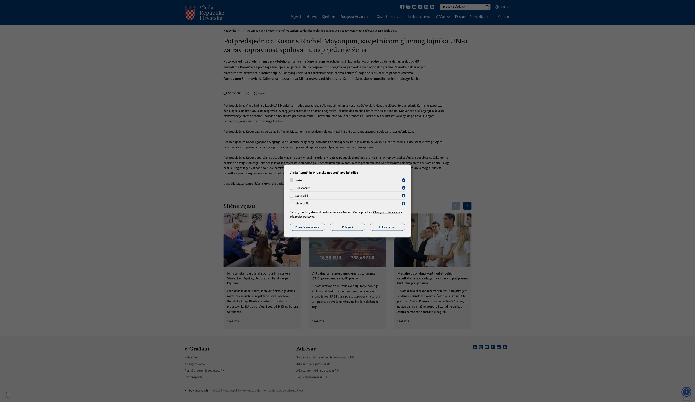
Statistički (301, 195)
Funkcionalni (302, 188)
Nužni (298, 180)
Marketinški (302, 203)
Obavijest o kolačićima (386, 212)
